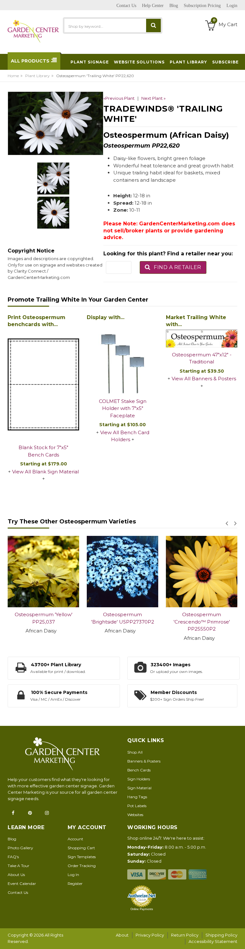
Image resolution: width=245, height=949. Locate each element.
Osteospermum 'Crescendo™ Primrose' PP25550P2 (202, 621)
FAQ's (13, 856)
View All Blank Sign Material (45, 472)
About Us (16, 874)
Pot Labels (136, 805)
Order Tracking (82, 865)
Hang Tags (137, 796)
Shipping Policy (221, 935)
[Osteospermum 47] (201, 338)
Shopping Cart (81, 847)
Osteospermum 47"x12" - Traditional (202, 358)
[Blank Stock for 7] (43, 385)
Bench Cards (139, 770)
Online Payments (141, 909)
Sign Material (139, 787)
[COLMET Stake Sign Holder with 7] (122, 358)
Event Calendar (22, 883)
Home (13, 75)
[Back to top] (238, 937)
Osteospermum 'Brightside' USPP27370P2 (122, 618)
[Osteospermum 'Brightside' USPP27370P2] (122, 571)
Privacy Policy (150, 935)
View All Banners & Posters (204, 379)
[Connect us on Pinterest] (32, 813)
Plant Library (37, 75)
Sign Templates (82, 856)
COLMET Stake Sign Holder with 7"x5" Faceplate (122, 408)
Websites (135, 814)
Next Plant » (153, 98)
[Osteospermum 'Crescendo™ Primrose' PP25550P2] (201, 571)
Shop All (135, 752)
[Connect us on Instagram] (48, 813)
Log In (73, 874)
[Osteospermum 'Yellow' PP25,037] (43, 571)
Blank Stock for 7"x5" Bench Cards (43, 451)
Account (75, 838)
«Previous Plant (119, 98)
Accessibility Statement (213, 941)
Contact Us (18, 892)
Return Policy (184, 935)
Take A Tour (18, 865)
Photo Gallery (20, 847)
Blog (12, 838)
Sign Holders (138, 779)
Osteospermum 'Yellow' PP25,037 (43, 618)
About (122, 935)
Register (75, 883)
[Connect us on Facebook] (15, 813)
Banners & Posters (143, 761)
